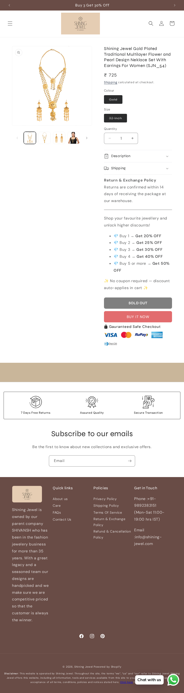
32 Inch (118, 119)
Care (57, 505)
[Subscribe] (129, 461)
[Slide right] (86, 138)
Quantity (110, 129)
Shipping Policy (106, 505)
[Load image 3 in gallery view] (59, 138)
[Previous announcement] (9, 5)
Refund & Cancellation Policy (112, 534)
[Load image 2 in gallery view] (44, 138)
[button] (10, 23)
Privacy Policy (105, 499)
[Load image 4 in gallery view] (74, 138)
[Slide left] (17, 138)
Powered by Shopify (107, 666)
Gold (115, 100)
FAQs (57, 512)
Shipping (110, 82)
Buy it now (138, 316)
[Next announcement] (174, 5)
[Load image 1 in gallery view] (30, 138)
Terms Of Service (107, 512)
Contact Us (62, 519)
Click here (126, 682)
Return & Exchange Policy (109, 522)
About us (60, 499)
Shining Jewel (83, 666)
